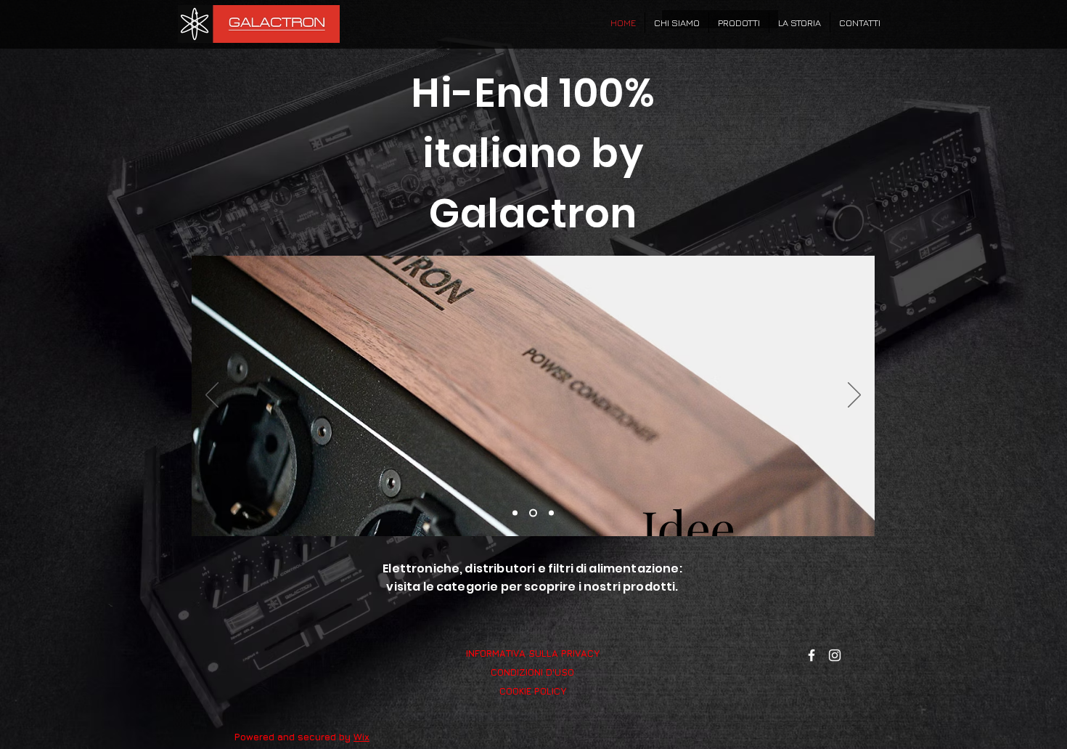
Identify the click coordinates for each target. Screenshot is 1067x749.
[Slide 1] (515, 513)
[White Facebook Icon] (811, 655)
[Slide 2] (533, 513)
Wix (361, 736)
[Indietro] (211, 396)
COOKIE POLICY (532, 691)
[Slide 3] (551, 513)
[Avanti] (854, 396)
